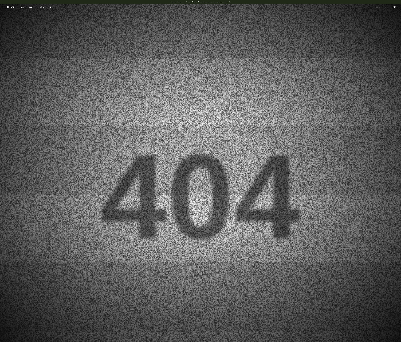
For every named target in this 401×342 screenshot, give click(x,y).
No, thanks (180, 202)
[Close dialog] (237, 138)
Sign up (180, 195)
